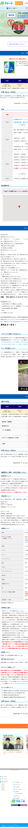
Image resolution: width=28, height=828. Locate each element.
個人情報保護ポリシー (16, 825)
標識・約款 (17, 795)
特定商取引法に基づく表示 (5, 825)
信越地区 (3, 789)
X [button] (19, 805)
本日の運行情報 (19, 3)
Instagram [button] (24, 805)
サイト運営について (4, 826)
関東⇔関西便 (4, 776)
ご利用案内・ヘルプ (19, 782)
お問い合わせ (17, 784)
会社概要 (17, 791)
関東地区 (3, 784)
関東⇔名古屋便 (4, 781)
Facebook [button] (15, 805)
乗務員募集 (17, 798)
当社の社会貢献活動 (18, 793)
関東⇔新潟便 (4, 778)
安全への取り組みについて (20, 789)
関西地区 (3, 786)
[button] (19, 207)
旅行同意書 (17, 786)
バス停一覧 (4, 782)
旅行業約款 (11, 826)
